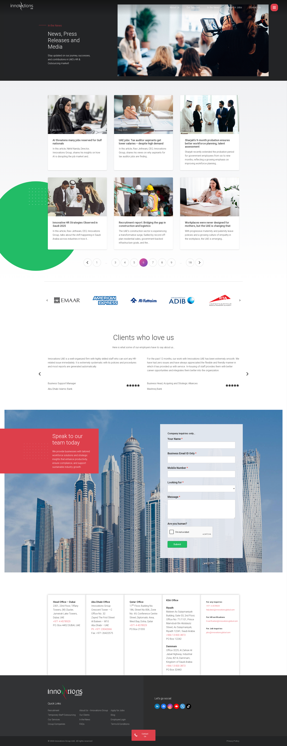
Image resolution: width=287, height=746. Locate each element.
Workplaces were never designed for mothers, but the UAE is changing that (207, 224)
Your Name (174, 438)
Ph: (101, 629)
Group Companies (56, 724)
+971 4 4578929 (61, 621)
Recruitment (53, 710)
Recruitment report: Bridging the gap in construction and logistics (142, 224)
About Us (174, 7)
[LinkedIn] (157, 706)
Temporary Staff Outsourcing (62, 715)
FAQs (81, 724)
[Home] (65, 692)
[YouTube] (176, 706)
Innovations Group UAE (65, 741)
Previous (87, 262)
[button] (47, 300)
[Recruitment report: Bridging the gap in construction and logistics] (143, 196)
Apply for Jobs (234, 7)
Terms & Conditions (120, 724)
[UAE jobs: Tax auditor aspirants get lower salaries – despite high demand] (143, 114)
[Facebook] (163, 706)
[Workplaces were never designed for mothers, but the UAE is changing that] (209, 196)
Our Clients (84, 715)
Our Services (193, 7)
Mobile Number (177, 467)
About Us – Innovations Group (93, 710)
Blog (113, 715)
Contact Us (255, 7)
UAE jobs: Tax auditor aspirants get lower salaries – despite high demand (141, 142)
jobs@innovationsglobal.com (218, 632)
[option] (67, 300)
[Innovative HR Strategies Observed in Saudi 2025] (77, 196)
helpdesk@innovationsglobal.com (220, 610)
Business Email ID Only (181, 453)
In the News (213, 7)
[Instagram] (170, 706)
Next (199, 262)
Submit (177, 544)
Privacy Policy (233, 741)
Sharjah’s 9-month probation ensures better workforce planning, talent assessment (207, 143)
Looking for (175, 482)
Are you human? (177, 523)
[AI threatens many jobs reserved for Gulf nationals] (77, 114)
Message (173, 496)
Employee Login (118, 719)
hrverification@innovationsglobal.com (222, 621)
